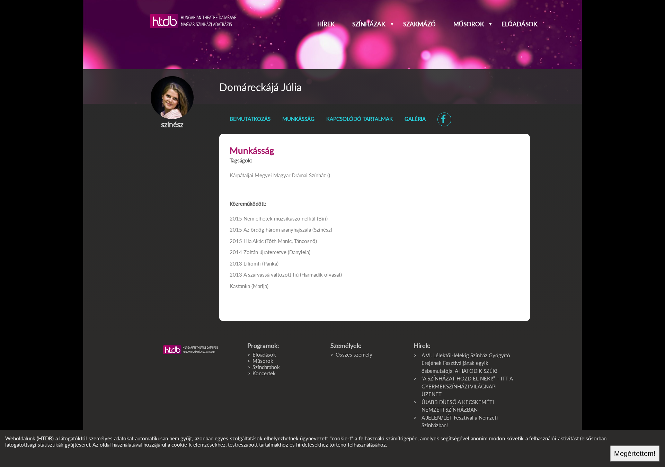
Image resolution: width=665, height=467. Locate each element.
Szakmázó (419, 24)
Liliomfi (252, 263)
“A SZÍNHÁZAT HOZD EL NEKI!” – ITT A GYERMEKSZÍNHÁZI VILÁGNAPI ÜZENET (467, 386)
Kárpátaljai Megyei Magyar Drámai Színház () (280, 175)
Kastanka (240, 286)
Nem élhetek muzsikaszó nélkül (279, 218)
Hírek (326, 24)
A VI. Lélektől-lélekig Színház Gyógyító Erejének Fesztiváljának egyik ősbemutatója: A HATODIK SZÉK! (466, 363)
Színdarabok (266, 367)
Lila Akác (253, 241)
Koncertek (264, 373)
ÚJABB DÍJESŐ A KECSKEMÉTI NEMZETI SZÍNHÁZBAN (458, 406)
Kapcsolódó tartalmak (359, 119)
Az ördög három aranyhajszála (277, 229)
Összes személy (354, 354)
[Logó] (190, 350)
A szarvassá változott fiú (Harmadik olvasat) (292, 274)
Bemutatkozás (250, 119)
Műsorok (468, 24)
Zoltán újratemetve (264, 252)
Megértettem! (635, 453)
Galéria (415, 119)
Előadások (519, 24)
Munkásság (298, 119)
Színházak (368, 24)
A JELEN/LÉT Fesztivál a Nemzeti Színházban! (460, 421)
